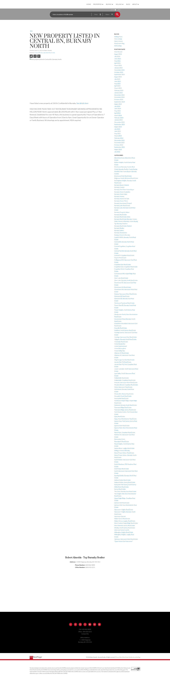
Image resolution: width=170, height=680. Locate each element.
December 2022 (119, 140)
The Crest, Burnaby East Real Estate (125, 491)
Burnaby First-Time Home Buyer (124, 189)
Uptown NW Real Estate (121, 503)
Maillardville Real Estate (121, 378)
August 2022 (118, 149)
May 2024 (117, 111)
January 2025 (118, 92)
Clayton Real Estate (120, 257)
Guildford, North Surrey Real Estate (125, 330)
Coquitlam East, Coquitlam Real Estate (126, 267)
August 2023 (118, 127)
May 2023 (117, 133)
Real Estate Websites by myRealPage (131, 657)
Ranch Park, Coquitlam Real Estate (124, 432)
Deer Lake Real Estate (121, 278)
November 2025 (119, 70)
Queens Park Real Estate (121, 425)
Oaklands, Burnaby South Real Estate (125, 405)
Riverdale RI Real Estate (121, 441)
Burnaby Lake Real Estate (122, 205)
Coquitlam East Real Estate (122, 264)
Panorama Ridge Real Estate (122, 407)
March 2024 (118, 115)
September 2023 (119, 124)
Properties (97, 4)
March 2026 (118, 65)
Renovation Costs (119, 439)
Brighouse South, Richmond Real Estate (126, 178)
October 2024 (118, 99)
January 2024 (118, 120)
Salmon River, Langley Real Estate (124, 448)
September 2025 (119, 74)
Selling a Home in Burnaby (122, 450)
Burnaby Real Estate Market (123, 226)
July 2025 (117, 79)
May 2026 (117, 61)
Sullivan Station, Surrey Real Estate (124, 482)
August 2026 (118, 54)
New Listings (118, 39)
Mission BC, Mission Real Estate (124, 394)
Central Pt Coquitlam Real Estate (124, 255)
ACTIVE (112, 9)
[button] (70, 624)
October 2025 (118, 72)
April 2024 (117, 113)
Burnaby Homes (119, 196)
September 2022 (119, 147)
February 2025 (118, 90)
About (134, 4)
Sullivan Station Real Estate (122, 480)
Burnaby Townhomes (120, 232)
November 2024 (119, 97)
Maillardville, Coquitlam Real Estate (124, 380)
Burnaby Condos (119, 187)
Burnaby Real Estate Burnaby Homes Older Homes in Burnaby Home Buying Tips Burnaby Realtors (126, 221)
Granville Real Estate (120, 328)
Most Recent (118, 52)
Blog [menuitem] (128, 4)
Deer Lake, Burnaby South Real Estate (126, 280)
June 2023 (117, 131)
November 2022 (119, 142)
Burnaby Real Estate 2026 (122, 217)
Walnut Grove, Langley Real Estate (124, 521)
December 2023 (119, 122)
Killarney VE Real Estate (121, 353)
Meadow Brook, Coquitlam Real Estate (126, 385)
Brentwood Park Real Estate (123, 176)
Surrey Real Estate (120, 489)
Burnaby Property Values (121, 212)
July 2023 (117, 129)
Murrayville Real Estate (121, 398)
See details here (82, 103)
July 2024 (117, 106)
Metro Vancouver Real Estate (123, 387)
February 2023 (118, 138)
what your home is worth (121, 530)
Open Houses (118, 41)
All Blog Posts (118, 36)
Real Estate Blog (119, 43)
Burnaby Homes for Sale (121, 198)
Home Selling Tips (119, 350)
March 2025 (118, 88)
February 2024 (118, 117)
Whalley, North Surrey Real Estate (124, 528)
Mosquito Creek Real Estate (122, 396)
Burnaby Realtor (119, 228)
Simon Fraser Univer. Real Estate (124, 453)
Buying (108, 4)
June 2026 (117, 58)
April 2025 (117, 86)
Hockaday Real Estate (121, 341)
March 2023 (118, 136)
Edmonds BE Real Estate (121, 296)
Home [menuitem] (88, 4)
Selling (119, 4)
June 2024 (117, 108)
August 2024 (118, 104)
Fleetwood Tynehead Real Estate (124, 303)
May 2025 (117, 83)
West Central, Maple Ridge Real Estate (126, 523)
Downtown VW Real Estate (122, 287)
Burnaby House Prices (121, 201)
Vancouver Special (119, 516)
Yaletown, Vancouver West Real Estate (126, 539)
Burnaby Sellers (119, 230)
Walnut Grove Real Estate (122, 518)
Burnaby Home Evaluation (122, 192)
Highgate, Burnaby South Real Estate (125, 339)
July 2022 (117, 152)
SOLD (119, 9)
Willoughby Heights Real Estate (123, 532)
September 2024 (119, 102)
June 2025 (117, 81)
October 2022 (118, 145)
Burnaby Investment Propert (123, 203)
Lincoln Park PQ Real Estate (122, 362)
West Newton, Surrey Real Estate (124, 525)
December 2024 (119, 95)
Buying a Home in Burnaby (122, 235)
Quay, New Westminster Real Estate (125, 419)
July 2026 (117, 56)
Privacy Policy (119, 657)
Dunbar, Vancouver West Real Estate (125, 294)
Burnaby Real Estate (120, 214)
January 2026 (118, 68)
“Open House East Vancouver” (123, 541)
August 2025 (118, 77)
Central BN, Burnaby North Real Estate (45, 52)
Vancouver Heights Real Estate (123, 509)
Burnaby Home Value (120, 194)
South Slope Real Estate (121, 469)
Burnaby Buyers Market (121, 185)
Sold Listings (118, 45)
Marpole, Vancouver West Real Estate (125, 382)
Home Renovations (120, 348)
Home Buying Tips (119, 344)
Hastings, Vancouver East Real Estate (125, 337)
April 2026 (117, 63)
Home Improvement (120, 346)
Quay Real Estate (119, 416)
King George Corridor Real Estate (124, 360)
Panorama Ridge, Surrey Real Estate (125, 410)
